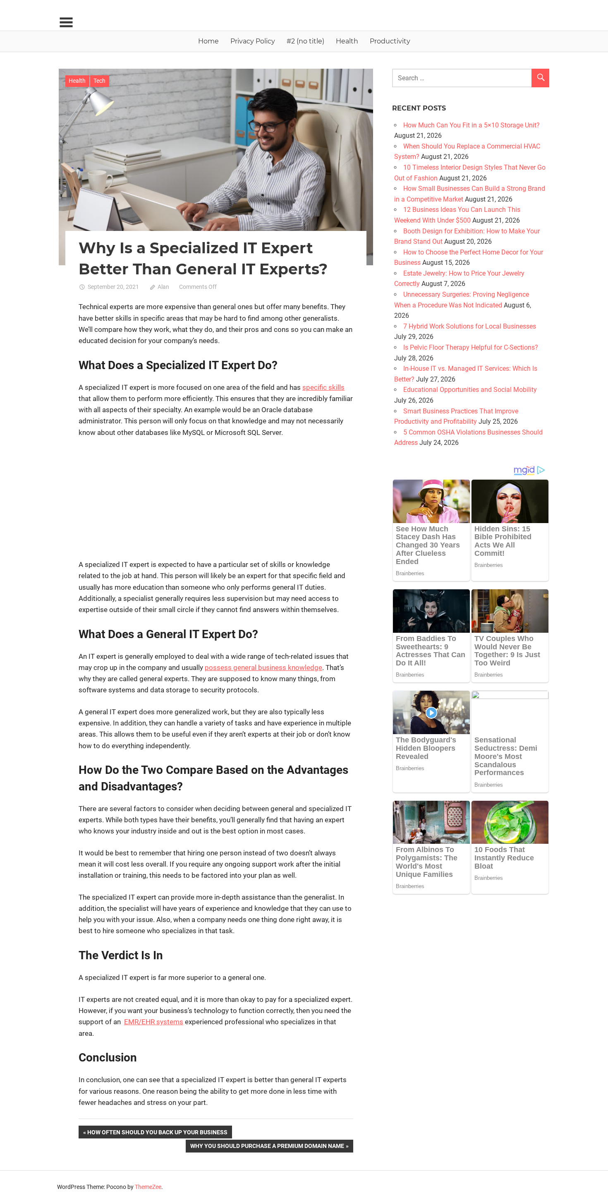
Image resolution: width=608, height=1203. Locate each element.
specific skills (323, 387)
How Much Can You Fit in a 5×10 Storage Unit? (471, 125)
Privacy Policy (252, 41)
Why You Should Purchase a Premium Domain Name (267, 1147)
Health (347, 41)
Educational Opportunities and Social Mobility (470, 390)
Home (208, 41)
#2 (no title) (305, 41)
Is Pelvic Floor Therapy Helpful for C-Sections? (470, 347)
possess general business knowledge (263, 667)
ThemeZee (148, 1187)
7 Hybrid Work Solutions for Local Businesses (469, 326)
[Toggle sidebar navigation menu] (66, 22)
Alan (163, 286)
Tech (99, 80)
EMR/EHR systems (153, 1022)
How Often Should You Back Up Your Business (157, 1133)
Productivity (390, 41)
